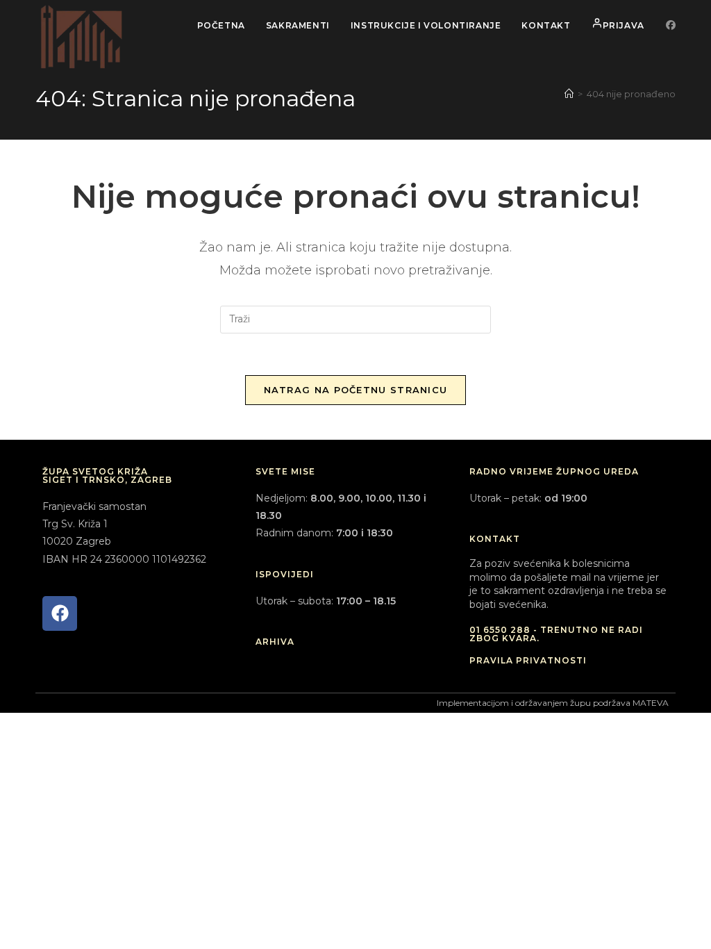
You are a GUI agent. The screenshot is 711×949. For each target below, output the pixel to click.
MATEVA (651, 703)
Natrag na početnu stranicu (356, 389)
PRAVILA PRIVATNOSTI (528, 660)
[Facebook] (59, 613)
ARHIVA (275, 641)
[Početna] (569, 93)
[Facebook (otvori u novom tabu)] (670, 25)
